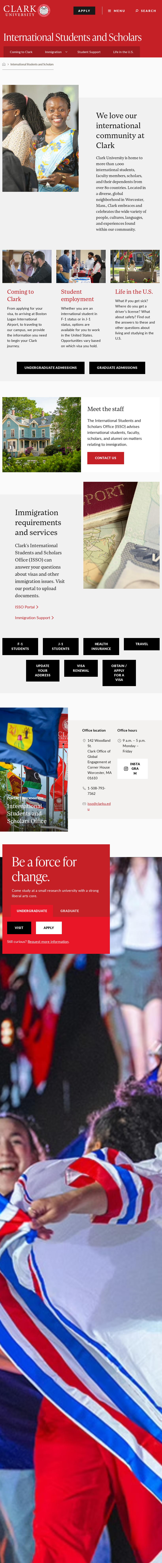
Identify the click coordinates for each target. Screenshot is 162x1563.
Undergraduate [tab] (32, 911)
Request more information (48, 941)
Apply (84, 11)
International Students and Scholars (73, 36)
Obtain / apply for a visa (119, 673)
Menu (119, 11)
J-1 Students (61, 646)
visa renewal (81, 668)
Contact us (105, 458)
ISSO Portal (25, 606)
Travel (142, 644)
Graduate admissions (117, 368)
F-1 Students (20, 646)
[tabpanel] (56, 933)
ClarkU (4, 64)
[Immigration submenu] (66, 51)
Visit (19, 928)
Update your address (42, 670)
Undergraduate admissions (50, 368)
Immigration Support (32, 617)
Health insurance (101, 646)
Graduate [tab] (69, 911)
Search (148, 11)
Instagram (135, 769)
